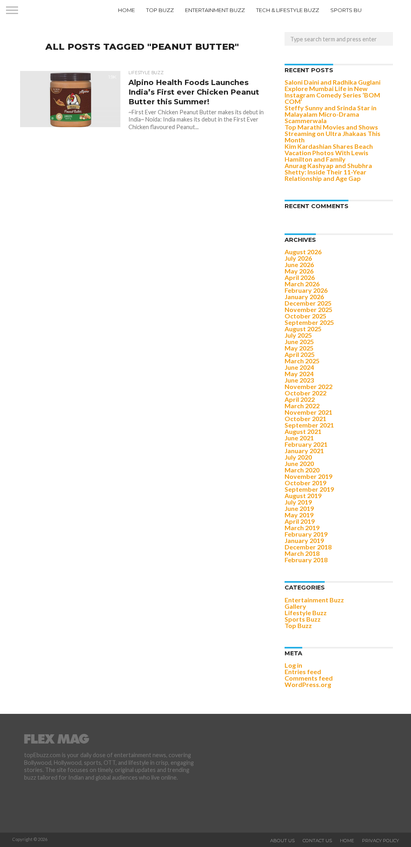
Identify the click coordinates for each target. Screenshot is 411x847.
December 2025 (308, 303)
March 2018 (302, 553)
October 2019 (305, 482)
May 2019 (299, 515)
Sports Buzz (349, 10)
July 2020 (298, 457)
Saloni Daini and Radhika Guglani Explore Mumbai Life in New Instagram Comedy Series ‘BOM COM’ (332, 91)
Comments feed (309, 678)
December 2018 (308, 547)
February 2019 (306, 534)
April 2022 (300, 399)
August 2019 (303, 495)
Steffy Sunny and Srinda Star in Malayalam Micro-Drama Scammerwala (330, 114)
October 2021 (305, 418)
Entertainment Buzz (215, 10)
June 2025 (299, 341)
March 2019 (302, 527)
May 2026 (299, 271)
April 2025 (300, 354)
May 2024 (299, 373)
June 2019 (299, 508)
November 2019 (308, 476)
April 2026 (300, 277)
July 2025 (298, 335)
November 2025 (308, 309)
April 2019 (300, 521)
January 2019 (304, 540)
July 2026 (298, 258)
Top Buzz (160, 10)
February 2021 (306, 444)
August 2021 (303, 431)
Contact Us (317, 840)
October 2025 (305, 316)
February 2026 (306, 290)
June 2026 (299, 264)
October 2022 (305, 393)
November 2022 (308, 386)
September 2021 (309, 425)
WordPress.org (308, 684)
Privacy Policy (380, 840)
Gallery (295, 606)
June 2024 (299, 367)
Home (126, 10)
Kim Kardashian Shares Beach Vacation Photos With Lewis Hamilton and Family (329, 152)
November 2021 (308, 412)
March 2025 (302, 361)
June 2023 (299, 380)
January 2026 (304, 296)
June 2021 (299, 438)
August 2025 (303, 328)
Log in (293, 665)
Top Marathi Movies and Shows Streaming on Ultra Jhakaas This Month (332, 133)
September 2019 (309, 489)
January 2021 (304, 450)
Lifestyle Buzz (306, 612)
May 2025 (299, 348)
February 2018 (306, 559)
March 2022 (302, 405)
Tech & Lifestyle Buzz (287, 10)
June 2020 (299, 463)
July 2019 (298, 502)
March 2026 (302, 284)
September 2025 (309, 322)
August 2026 (303, 251)
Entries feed (303, 671)
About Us (282, 840)
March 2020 (302, 470)
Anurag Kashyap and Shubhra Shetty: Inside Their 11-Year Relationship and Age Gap (328, 172)
